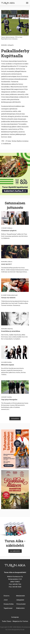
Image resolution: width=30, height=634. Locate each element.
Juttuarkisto (15, 418)
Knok (22, 629)
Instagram (15, 617)
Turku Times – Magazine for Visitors (15, 621)
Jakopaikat (20, 600)
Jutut (6, 600)
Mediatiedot (20, 596)
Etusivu (6, 596)
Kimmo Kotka (9, 604)
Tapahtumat (8, 608)
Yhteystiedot (21, 604)
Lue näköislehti (15, 551)
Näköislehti (20, 608)
